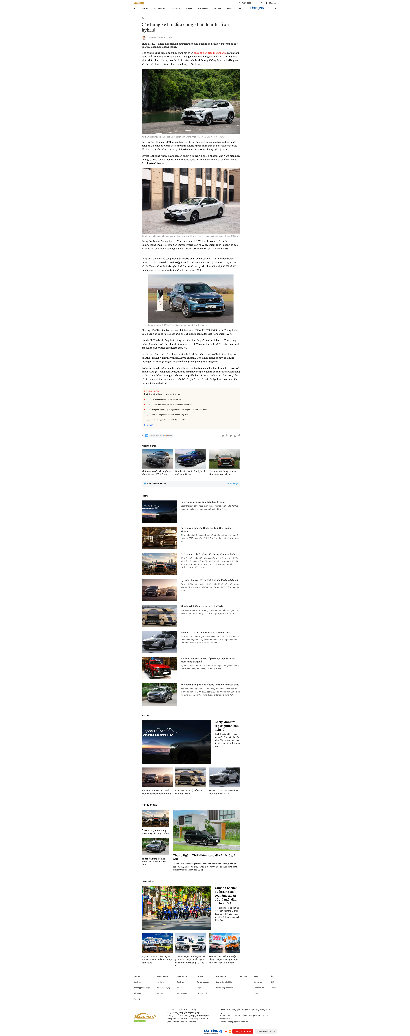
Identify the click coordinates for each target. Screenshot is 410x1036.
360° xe (144, 8)
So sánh (180, 988)
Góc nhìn (137, 993)
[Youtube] (226, 1031)
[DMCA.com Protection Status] (139, 1021)
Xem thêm (149, 425)
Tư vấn (256, 993)
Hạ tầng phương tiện (141, 988)
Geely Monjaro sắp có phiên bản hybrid (203, 502)
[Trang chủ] (134, 8)
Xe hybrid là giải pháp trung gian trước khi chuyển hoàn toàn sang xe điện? (180, 410)
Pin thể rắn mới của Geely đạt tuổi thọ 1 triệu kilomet (206, 530)
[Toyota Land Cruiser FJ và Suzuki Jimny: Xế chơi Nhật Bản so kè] (157, 943)
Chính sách (138, 982)
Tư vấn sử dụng (203, 982)
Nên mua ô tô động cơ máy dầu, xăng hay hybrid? (222, 472)
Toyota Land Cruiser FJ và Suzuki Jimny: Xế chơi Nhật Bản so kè (157, 959)
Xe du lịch (161, 982)
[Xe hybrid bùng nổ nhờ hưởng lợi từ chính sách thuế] (159, 694)
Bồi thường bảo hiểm (224, 988)
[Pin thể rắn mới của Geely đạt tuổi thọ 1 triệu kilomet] (159, 538)
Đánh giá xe (175, 8)
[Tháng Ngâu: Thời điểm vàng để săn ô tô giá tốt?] (206, 830)
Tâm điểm (137, 999)
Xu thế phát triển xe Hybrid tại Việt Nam (162, 394)
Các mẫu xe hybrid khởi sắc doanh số (166, 399)
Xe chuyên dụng (163, 988)
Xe (143, 18)
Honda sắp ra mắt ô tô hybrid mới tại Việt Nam (190, 472)
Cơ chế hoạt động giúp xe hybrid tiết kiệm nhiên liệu (172, 404)
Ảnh (239, 8)
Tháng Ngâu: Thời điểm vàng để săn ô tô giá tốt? (204, 857)
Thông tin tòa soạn (242, 1031)
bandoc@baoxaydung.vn (236, 1022)
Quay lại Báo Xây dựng (267, 1031)
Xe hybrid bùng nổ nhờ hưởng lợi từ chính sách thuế (210, 684)
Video (229, 8)
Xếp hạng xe (182, 993)
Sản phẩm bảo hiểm (224, 982)
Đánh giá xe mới (183, 982)
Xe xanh (217, 8)
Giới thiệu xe (259, 988)
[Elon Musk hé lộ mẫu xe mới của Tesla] (159, 616)
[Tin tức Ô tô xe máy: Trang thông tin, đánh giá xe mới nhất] (139, 2)
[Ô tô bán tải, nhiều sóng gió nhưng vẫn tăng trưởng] (159, 564)
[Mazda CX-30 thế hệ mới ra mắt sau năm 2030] (159, 642)
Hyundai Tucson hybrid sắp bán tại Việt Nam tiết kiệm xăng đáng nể (208, 660)
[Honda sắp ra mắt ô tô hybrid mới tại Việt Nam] (190, 459)
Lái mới (189, 8)
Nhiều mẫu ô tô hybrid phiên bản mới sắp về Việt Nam (156, 472)
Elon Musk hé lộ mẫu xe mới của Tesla (202, 606)
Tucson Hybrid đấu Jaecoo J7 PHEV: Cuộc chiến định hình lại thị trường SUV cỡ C (190, 961)
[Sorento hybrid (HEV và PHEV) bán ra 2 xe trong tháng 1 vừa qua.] (191, 298)
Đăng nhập (273, 3)
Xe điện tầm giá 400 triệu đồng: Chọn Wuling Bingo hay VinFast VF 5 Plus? (223, 959)
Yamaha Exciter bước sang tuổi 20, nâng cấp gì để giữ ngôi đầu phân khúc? (226, 895)
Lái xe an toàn (202, 993)
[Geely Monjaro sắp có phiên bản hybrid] (159, 511)
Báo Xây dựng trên (156, 436)
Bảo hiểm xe (203, 8)
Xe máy (160, 993)
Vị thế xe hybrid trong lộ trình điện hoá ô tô (168, 420)
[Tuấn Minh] (144, 37)
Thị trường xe (159, 8)
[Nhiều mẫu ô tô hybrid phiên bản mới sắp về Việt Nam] (157, 459)
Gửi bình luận (232, 484)
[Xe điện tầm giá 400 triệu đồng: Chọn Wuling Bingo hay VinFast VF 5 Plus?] (224, 943)
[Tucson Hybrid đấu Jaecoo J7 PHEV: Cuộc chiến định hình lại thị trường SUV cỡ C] (190, 943)
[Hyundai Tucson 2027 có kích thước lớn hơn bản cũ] (159, 590)
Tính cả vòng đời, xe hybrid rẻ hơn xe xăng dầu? (170, 415)
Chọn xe (200, 988)
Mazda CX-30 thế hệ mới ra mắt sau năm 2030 (206, 632)
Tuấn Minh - (152, 38)
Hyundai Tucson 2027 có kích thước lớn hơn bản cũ (209, 580)
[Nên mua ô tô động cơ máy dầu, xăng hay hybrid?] (224, 459)
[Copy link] (239, 435)
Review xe (258, 982)
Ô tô (272, 982)
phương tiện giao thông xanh (210, 52)
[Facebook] (221, 1031)
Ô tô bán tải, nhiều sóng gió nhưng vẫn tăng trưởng (209, 554)
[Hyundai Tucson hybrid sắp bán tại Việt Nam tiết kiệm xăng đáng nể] (159, 668)
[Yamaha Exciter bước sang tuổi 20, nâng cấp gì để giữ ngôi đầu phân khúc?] (176, 908)
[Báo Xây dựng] (256, 8)
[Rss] (229, 1031)
